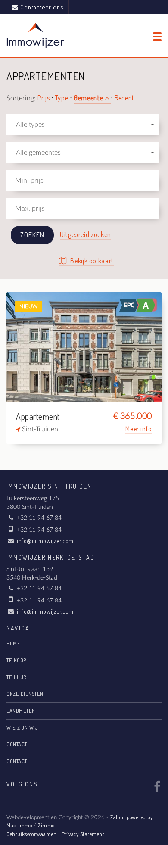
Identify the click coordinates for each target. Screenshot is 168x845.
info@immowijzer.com (45, 540)
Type (62, 98)
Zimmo (46, 825)
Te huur (16, 677)
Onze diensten (25, 693)
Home (13, 643)
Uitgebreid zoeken (85, 234)
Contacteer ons (41, 7)
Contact (16, 744)
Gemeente (89, 98)
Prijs (44, 98)
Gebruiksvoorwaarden (31, 833)
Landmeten (20, 710)
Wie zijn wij (22, 727)
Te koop (16, 660)
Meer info (138, 428)
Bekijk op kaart (91, 260)
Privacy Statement (83, 833)
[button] (82, 124)
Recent (124, 98)
